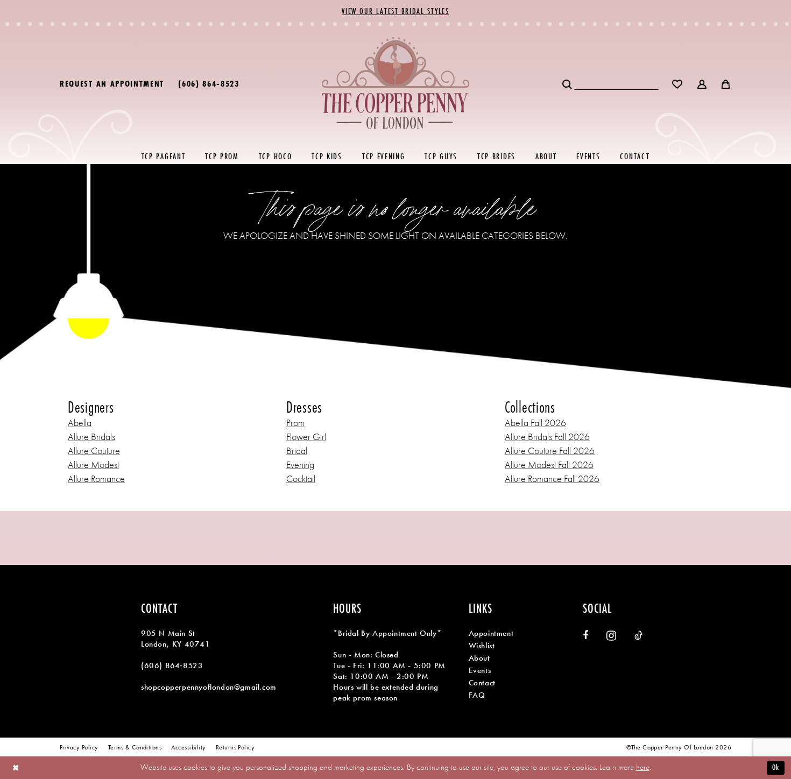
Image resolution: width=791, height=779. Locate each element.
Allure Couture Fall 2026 (550, 450)
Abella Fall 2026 (535, 422)
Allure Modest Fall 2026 (549, 464)
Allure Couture (94, 450)
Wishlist (482, 645)
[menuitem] (112, 83)
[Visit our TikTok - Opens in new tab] (638, 635)
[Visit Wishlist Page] (677, 83)
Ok (775, 767)
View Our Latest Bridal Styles (395, 11)
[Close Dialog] (15, 768)
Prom (295, 422)
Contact (482, 682)
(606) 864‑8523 (172, 665)
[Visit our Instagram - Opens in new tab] (611, 635)
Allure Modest (93, 464)
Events (480, 670)
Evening (300, 464)
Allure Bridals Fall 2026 (547, 436)
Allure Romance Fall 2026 (552, 478)
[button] (702, 83)
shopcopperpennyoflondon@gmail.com (209, 687)
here (642, 767)
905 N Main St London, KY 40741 (175, 638)
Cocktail (300, 478)
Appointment (491, 633)
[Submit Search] (568, 83)
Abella (79, 422)
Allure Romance (96, 478)
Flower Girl (306, 436)
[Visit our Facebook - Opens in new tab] (585, 635)
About (479, 658)
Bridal (296, 450)
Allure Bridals (91, 436)
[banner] (396, 83)
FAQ (477, 695)
